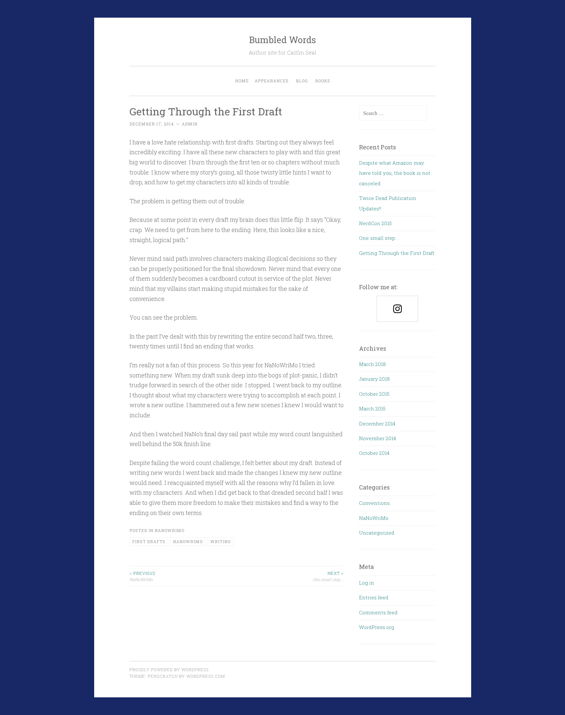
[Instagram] (397, 309)
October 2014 (374, 453)
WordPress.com (205, 676)
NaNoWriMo (169, 530)
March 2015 (372, 408)
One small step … (328, 576)
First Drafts (148, 541)
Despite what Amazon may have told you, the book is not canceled (394, 173)
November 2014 (377, 438)
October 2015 (374, 394)
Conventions (374, 503)
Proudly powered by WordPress (169, 669)
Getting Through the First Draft (397, 253)
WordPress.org (376, 627)
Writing (220, 541)
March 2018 (372, 364)
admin (189, 123)
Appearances (272, 80)
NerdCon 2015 (375, 223)
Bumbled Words (282, 39)
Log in (366, 582)
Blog (302, 80)
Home (242, 80)
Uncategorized (376, 532)
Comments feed (378, 612)
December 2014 (377, 423)
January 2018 (374, 378)
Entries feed (373, 597)
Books (322, 80)
